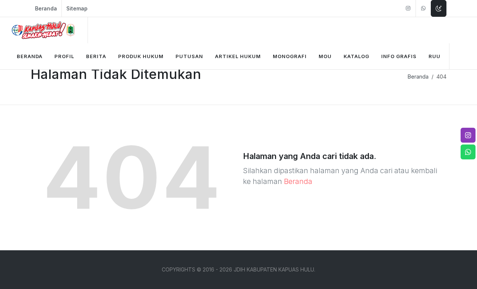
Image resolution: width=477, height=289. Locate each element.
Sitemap (77, 8)
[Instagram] (408, 8)
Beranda (46, 8)
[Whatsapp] (423, 8)
